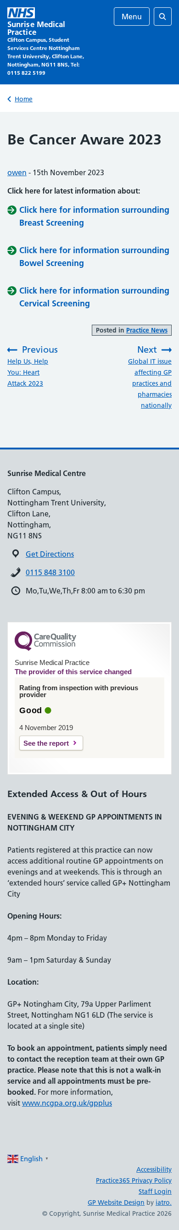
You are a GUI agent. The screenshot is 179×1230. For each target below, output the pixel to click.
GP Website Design (116, 1202)
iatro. (164, 1202)
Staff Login (155, 1191)
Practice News (147, 330)
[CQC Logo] (45, 648)
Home (24, 99)
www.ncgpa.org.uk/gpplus (67, 1103)
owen (17, 172)
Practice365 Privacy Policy (134, 1180)
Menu (132, 16)
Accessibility (154, 1169)
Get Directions (50, 554)
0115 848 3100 (50, 572)
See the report (46, 743)
